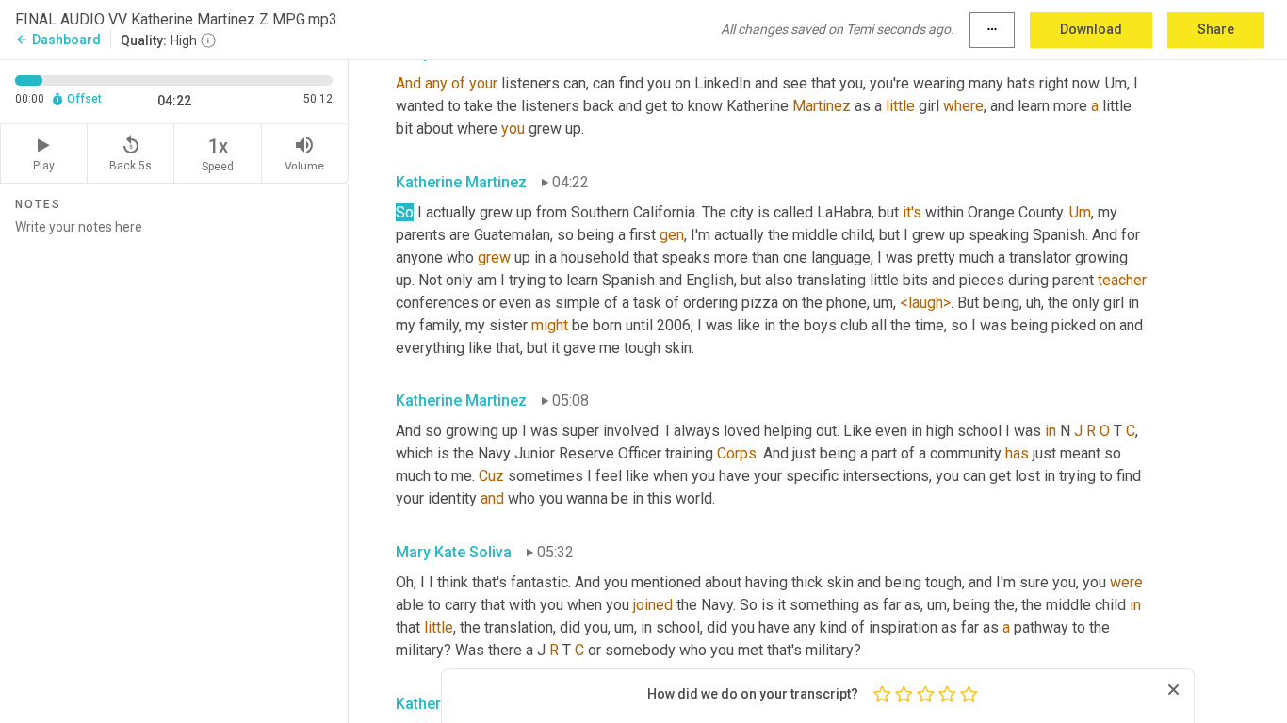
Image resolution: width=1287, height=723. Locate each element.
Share (1215, 29)
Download (1091, 29)
